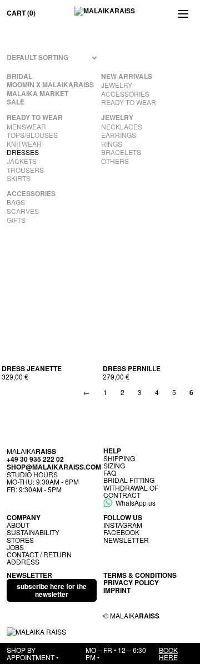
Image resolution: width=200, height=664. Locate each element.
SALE (15, 102)
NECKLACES (121, 126)
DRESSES (23, 152)
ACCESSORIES (125, 93)
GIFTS (16, 220)
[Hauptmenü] (183, 13)
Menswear (26, 126)
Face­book (121, 532)
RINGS (111, 143)
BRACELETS (121, 152)
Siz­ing (114, 465)
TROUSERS (25, 170)
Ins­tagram (122, 525)
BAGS (16, 202)
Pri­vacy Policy (131, 582)
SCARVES (23, 211)
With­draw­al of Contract (130, 491)
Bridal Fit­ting (128, 480)
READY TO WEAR (128, 102)
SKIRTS (19, 178)
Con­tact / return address (39, 558)
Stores (20, 540)
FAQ (109, 472)
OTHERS (115, 161)
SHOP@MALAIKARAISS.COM (54, 467)
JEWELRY (116, 85)
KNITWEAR (24, 143)
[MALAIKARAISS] (104, 13)
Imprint (117, 590)
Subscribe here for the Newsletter (52, 589)
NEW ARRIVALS (126, 76)
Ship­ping (119, 458)
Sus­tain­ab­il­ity (33, 532)
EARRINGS (118, 135)
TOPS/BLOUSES (32, 135)
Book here (168, 653)
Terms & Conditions (140, 575)
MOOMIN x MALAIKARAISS (50, 85)
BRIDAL (19, 76)
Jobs (15, 547)
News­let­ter (126, 540)
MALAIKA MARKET (37, 93)
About (18, 525)
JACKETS (22, 161)
